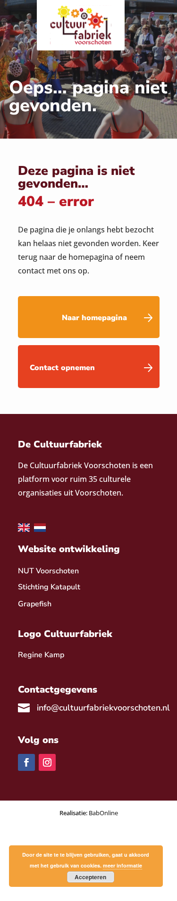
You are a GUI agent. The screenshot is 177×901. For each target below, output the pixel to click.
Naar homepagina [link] (94, 318)
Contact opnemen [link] (62, 368)
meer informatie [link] (122, 865)
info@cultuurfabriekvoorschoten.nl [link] (103, 707)
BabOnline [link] (103, 813)
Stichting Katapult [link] (49, 587)
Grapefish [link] (34, 604)
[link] (41, 655)
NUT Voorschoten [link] (48, 571)
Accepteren (90, 877)
